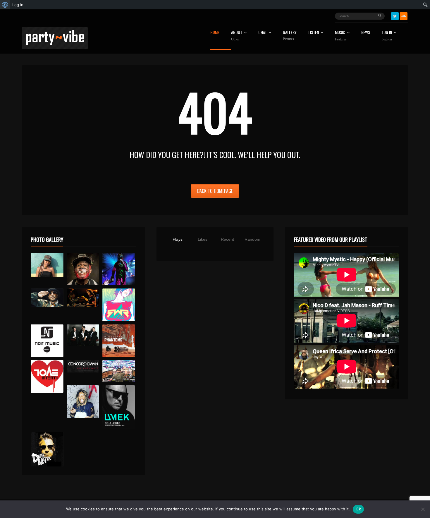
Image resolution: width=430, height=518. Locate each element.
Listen (313, 32)
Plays (178, 239)
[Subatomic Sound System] (118, 269)
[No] (423, 509)
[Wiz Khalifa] (83, 401)
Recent (227, 239)
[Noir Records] (47, 340)
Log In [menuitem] (17, 4)
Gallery (290, 35)
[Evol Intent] (47, 376)
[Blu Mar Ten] (83, 335)
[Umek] (118, 407)
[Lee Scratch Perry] (83, 269)
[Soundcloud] (403, 16)
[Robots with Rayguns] (118, 304)
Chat (262, 32)
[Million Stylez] (47, 297)
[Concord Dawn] (83, 366)
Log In (387, 35)
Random (252, 239)
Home (214, 32)
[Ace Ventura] (118, 371)
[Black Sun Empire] (118, 340)
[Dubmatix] (47, 449)
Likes (202, 239)
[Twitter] (395, 16)
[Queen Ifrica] (47, 265)
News (365, 32)
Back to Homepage (215, 190)
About (236, 35)
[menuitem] (5, 4)
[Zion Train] (83, 297)
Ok (358, 509)
